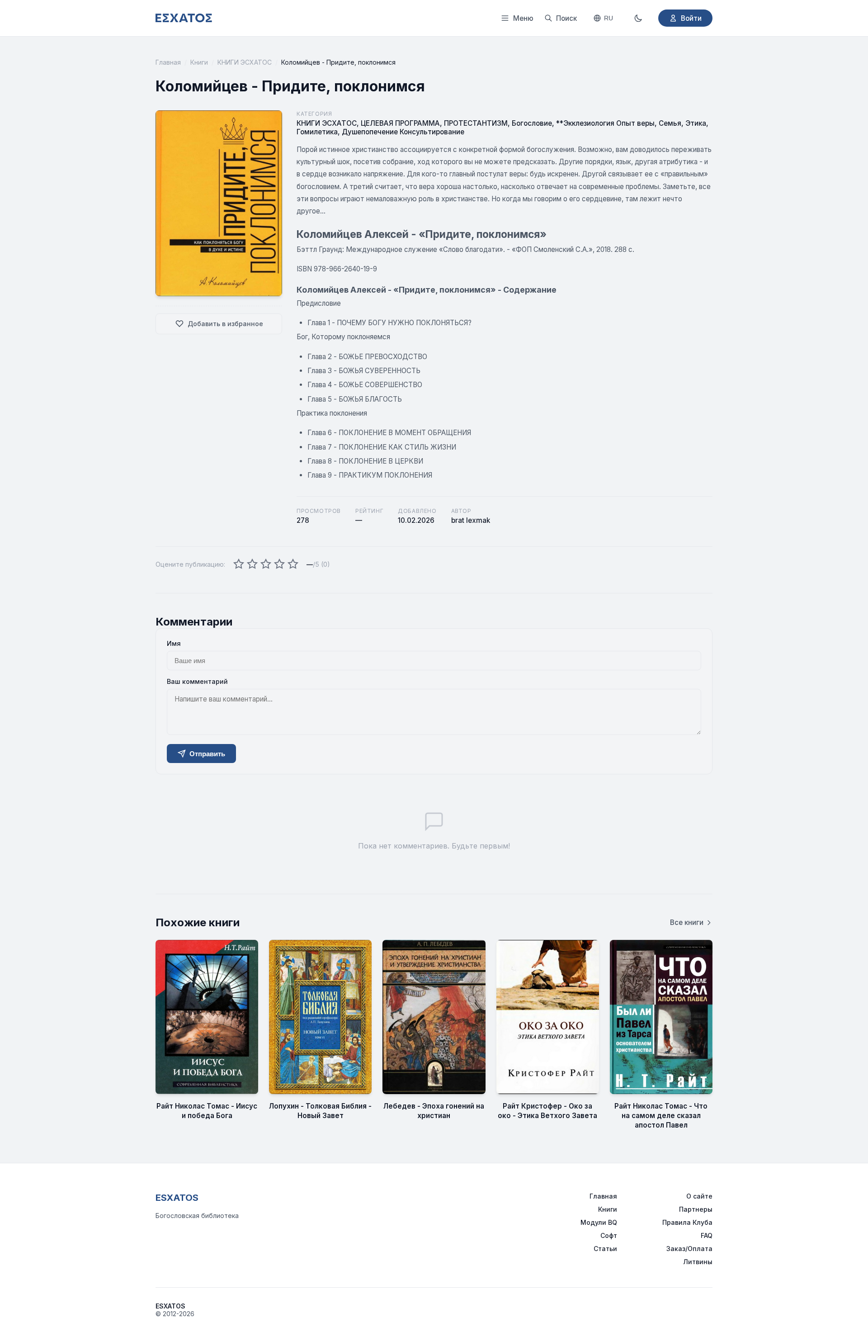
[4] (279, 564)
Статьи (605, 1248)
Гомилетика (317, 132)
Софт (608, 1235)
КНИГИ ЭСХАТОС (244, 62)
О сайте (699, 1196)
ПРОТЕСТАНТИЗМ (476, 123)
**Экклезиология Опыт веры (605, 123)
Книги (199, 62)
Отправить (207, 754)
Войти (691, 18)
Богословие (532, 123)
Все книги (686, 922)
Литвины (697, 1262)
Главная (168, 62)
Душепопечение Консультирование (403, 132)
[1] (238, 564)
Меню (523, 18)
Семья (670, 123)
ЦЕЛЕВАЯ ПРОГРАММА (400, 123)
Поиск (566, 18)
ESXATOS (177, 1197)
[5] (293, 564)
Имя (174, 643)
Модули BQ (598, 1222)
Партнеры (695, 1209)
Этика (695, 123)
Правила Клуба (687, 1222)
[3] (265, 564)
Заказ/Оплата (689, 1248)
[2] (252, 564)
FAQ (706, 1235)
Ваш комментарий (197, 681)
